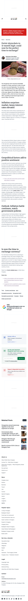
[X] (9, 598)
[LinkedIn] (2, 598)
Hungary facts (5, 524)
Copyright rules (5, 562)
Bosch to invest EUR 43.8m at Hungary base (10, 446)
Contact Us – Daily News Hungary (10, 462)
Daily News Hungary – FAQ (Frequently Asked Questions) (13, 465)
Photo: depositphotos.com (14, 78)
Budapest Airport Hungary (8, 526)
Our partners (5, 468)
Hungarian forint (17, 293)
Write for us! (4, 470)
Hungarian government (7, 296)
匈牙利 (3, 503)
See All (24, 420)
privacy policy (14, 361)
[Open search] (25, 18)
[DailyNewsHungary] (14, 19)
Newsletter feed (5, 541)
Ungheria (4, 500)
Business (4, 484)
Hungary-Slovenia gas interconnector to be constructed (8, 440)
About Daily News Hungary (8, 460)
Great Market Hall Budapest (8, 529)
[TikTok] (11, 598)
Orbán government (6, 298)
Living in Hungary (6, 510)
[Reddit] (18, 598)
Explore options (11, 341)
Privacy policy (5, 564)
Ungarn (3, 498)
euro (17, 290)
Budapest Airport (6, 513)
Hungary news (5, 480)
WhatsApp (4, 543)
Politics (3, 482)
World (3, 496)
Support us (10, 374)
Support (4, 472)
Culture (3, 491)
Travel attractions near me (8, 517)
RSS (3, 550)
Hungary (16, 296)
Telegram (4, 545)
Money (21, 296)
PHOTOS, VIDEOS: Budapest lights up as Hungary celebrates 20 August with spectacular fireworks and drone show (13, 32)
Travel (3, 487)
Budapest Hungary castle (8, 531)
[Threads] (21, 598)
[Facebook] (4, 598)
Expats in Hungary (6, 522)
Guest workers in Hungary (8, 519)
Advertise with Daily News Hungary (10, 569)
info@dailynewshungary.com (9, 578)
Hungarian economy (7, 293)
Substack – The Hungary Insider (9, 552)
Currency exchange (10, 290)
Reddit (3, 548)
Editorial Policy (5, 566)
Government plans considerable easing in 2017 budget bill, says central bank (10, 433)
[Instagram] (7, 598)
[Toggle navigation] (2, 19)
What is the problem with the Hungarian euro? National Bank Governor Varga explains (14, 280)
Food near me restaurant (8, 515)
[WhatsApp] (14, 598)
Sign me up (21, 358)
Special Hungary (6, 494)
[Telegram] (16, 598)
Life (2, 489)
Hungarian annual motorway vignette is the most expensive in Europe (10, 426)
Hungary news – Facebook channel (10, 554)
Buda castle (4, 533)
